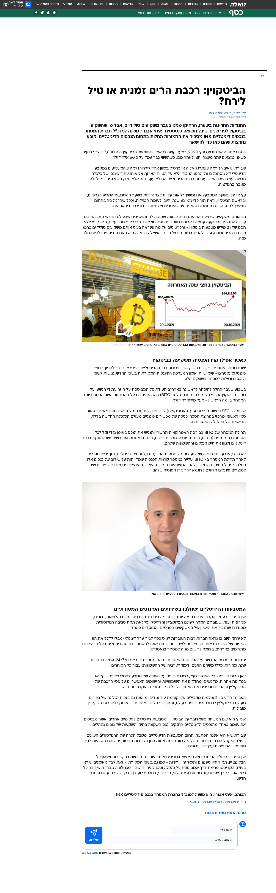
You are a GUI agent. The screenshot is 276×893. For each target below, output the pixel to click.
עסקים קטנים (173, 13)
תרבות (178, 4)
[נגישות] (6, 4)
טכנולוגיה (97, 4)
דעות (197, 13)
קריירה (158, 13)
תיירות (113, 4)
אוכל (141, 4)
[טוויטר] (42, 13)
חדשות (222, 4)
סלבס (164, 4)
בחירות (193, 4)
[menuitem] (219, 4)
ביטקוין (241, 802)
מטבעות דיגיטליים (224, 802)
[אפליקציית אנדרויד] (54, 13)
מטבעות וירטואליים (200, 802)
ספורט (207, 4)
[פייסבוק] (36, 13)
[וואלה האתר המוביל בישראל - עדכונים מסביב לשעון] (238, 4)
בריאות (128, 4)
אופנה (81, 4)
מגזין (188, 13)
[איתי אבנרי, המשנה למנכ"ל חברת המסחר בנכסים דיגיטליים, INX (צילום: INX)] (164, 540)
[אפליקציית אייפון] (48, 13)
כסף (152, 4)
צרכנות (208, 13)
